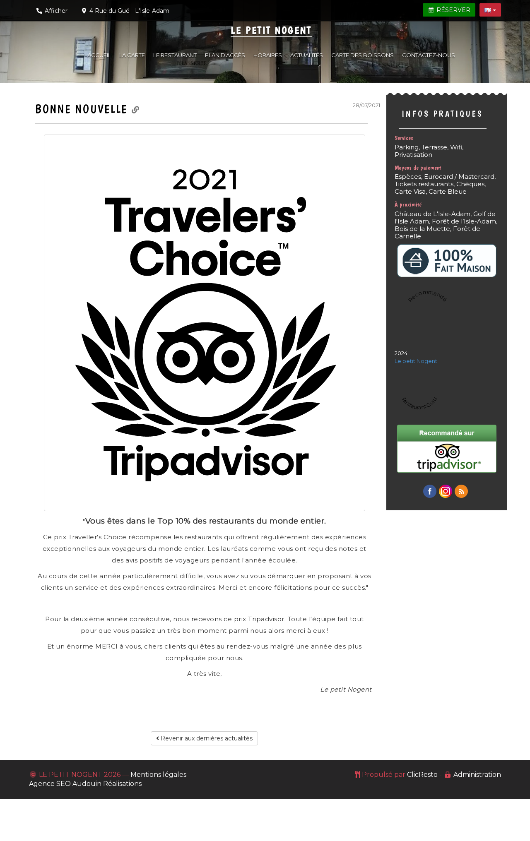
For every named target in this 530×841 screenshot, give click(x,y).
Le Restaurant (175, 55)
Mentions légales (158, 775)
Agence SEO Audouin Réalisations (85, 784)
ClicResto (422, 775)
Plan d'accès (225, 55)
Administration (477, 775)
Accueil (99, 55)
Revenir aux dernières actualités (206, 738)
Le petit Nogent (271, 30)
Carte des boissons (362, 55)
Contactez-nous (428, 55)
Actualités (306, 55)
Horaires (267, 55)
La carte (132, 55)
